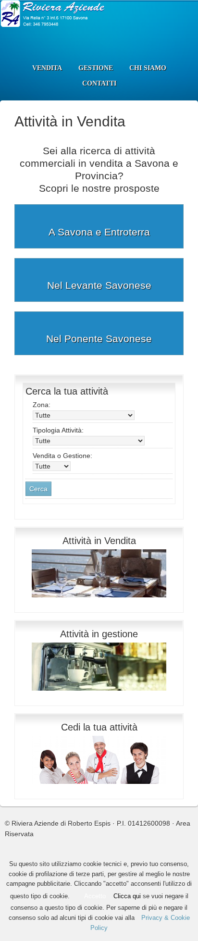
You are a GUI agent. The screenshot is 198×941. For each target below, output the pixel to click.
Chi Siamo (147, 68)
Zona (41, 405)
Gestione (95, 68)
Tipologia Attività (58, 430)
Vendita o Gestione (62, 455)
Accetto (95, 896)
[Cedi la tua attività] (99, 786)
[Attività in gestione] (99, 693)
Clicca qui (127, 896)
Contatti (99, 83)
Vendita (47, 68)
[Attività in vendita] (99, 600)
